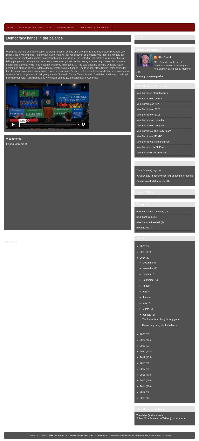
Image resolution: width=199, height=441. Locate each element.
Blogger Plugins (144, 435)
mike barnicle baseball (148, 222)
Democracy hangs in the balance (34, 38)
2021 (142, 346)
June (145, 297)
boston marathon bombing (150, 211)
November (148, 268)
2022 (142, 340)
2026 (142, 246)
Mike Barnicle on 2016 (148, 114)
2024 (142, 257)
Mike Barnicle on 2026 (148, 104)
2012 (142, 392)
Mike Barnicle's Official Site (35, 27)
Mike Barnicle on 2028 (148, 109)
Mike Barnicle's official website (152, 93)
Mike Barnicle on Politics (149, 98)
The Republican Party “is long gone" (161, 319)
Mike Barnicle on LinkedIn (150, 120)
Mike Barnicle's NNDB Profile (151, 152)
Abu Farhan (127, 435)
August (146, 285)
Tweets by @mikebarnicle (149, 415)
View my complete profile (149, 76)
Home (10, 27)
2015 (142, 380)
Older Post (9, 235)
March (146, 309)
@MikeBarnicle (65, 27)
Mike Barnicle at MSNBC (149, 136)
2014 (142, 386)
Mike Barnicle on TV (38, 12)
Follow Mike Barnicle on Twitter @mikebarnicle (161, 418)
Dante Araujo (102, 435)
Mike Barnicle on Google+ (150, 125)
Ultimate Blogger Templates (81, 435)
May (145, 303)
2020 (142, 351)
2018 (142, 363)
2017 (142, 369)
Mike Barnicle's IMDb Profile (151, 147)
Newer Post (128, 235)
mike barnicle (143, 217)
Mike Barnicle (165, 57)
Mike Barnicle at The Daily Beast (153, 131)
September (148, 280)
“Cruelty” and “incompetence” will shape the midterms (164, 175)
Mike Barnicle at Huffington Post (153, 141)
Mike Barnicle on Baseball (95, 27)
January (147, 314)
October (147, 274)
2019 (142, 357)
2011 (142, 398)
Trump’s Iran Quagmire (148, 170)
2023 (142, 334)
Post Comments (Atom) (31, 241)
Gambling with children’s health (153, 181)
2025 (142, 252)
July (145, 291)
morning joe (142, 227)
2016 (142, 375)
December (148, 262)
